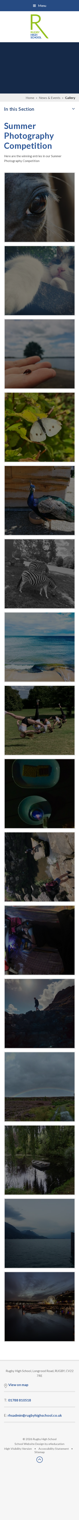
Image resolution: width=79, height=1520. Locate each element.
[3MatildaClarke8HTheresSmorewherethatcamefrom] (40, 793)
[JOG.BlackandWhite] (40, 573)
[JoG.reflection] (40, 1306)
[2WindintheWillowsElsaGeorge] (40, 1160)
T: (17, 1400)
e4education (56, 1444)
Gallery (70, 98)
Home (30, 98)
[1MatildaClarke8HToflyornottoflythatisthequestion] (40, 353)
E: (33, 1415)
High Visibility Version (18, 1448)
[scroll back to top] (39, 1461)
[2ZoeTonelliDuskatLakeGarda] (40, 1233)
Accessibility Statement (53, 1448)
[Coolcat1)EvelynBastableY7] (40, 280)
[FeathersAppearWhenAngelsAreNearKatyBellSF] (40, 500)
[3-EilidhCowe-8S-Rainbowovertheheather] (40, 1086)
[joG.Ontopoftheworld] (40, 1013)
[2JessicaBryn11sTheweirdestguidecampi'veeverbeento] (40, 940)
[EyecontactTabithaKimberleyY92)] (40, 207)
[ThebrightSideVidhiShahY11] (40, 427)
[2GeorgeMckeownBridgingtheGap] (40, 866)
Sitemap (39, 1452)
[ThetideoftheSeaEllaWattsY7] (40, 647)
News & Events (49, 98)
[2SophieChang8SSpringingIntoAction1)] (40, 720)
